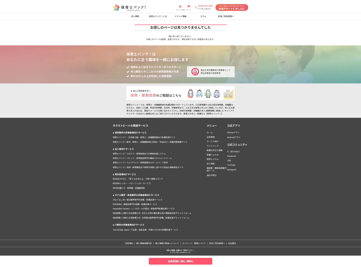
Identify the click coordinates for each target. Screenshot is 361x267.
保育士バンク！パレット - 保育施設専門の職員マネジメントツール (142, 158)
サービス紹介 (213, 141)
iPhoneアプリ (233, 132)
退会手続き (212, 175)
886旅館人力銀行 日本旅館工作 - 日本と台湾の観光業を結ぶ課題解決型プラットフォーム (152, 213)
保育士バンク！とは (158, 16)
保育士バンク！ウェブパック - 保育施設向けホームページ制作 (140, 162)
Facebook (231, 156)
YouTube (231, 165)
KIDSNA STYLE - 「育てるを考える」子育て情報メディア (138, 179)
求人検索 (135, 16)
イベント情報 (180, 16)
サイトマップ (213, 146)
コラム (203, 16)
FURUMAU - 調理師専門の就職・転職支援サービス (135, 204)
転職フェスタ (213, 155)
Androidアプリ (233, 137)
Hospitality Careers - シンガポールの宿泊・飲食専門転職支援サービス (144, 209)
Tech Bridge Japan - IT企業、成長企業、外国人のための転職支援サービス (145, 230)
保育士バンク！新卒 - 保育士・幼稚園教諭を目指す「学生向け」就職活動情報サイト (150, 142)
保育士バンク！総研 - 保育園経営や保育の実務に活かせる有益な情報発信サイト (148, 167)
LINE (229, 160)
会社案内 (232, 243)
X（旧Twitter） (234, 151)
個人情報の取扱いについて (167, 243)
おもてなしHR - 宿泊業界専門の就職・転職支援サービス (137, 200)
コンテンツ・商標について (194, 243)
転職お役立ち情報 (215, 150)
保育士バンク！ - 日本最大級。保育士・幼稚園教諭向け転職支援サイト (144, 137)
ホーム (210, 132)
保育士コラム (213, 159)
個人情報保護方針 (144, 243)
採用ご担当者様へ (226, 16)
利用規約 (129, 243)
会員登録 (211, 137)
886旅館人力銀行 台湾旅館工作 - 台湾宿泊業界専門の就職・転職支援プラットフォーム (151, 218)
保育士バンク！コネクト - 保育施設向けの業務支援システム (139, 154)
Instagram (231, 170)
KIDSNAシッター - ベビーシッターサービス (132, 183)
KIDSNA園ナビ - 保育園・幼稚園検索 (129, 188)
